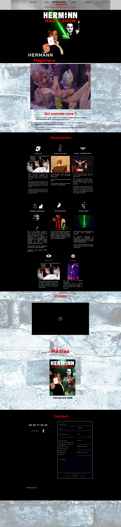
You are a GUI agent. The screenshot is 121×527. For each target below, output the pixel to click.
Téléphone (80, 427)
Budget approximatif (82, 446)
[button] (73, 271)
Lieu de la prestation (63, 434)
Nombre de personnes (82, 452)
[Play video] (60, 319)
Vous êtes (79, 440)
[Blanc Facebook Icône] (43, 431)
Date (79, 434)
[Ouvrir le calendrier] (89, 436)
